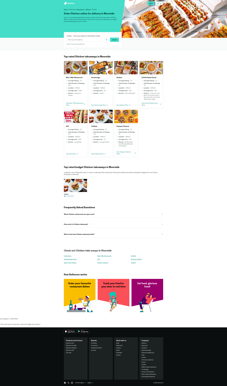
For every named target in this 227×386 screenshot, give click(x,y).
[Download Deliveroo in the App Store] (70, 331)
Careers (118, 355)
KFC (98, 259)
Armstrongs (67, 256)
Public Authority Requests (149, 374)
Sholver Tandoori (102, 263)
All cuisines (94, 345)
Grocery (118, 348)
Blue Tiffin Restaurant (104, 256)
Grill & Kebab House (70, 259)
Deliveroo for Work (71, 345)
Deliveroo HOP (70, 350)
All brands (94, 343)
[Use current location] (106, 39)
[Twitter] (68, 383)
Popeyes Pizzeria (136, 259)
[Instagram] (72, 383)
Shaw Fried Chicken (70, 263)
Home (66, 9)
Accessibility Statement (148, 376)
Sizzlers (133, 263)
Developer (119, 352)
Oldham (87, 9)
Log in (68, 44)
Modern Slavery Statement (149, 367)
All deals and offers (96, 348)
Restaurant (119, 345)
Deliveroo (69, 3)
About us (144, 343)
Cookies (144, 364)
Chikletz (133, 256)
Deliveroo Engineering (148, 352)
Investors (144, 348)
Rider (117, 343)
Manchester (80, 9)
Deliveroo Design (146, 350)
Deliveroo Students (71, 348)
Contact (144, 357)
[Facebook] (65, 383)
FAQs (143, 355)
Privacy (144, 362)
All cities (93, 350)
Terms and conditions (148, 360)
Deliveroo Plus (70, 343)
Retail (118, 350)
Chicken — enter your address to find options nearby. (83, 36)
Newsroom (145, 345)
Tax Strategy (145, 369)
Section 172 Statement (148, 372)
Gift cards (68, 352)
